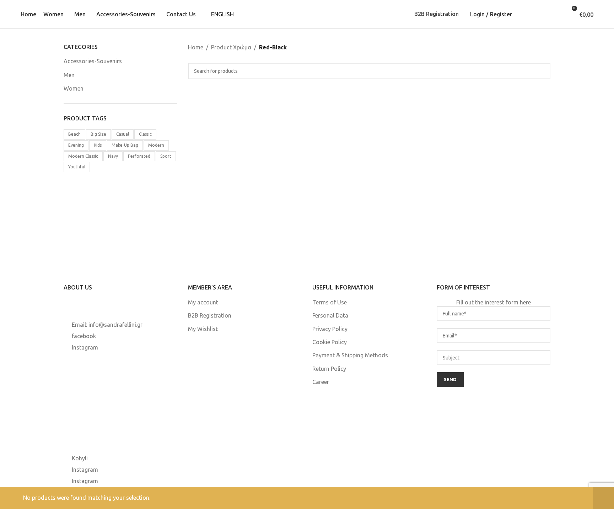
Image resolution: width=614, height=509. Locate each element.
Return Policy (329, 368)
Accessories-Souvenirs (93, 61)
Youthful (76, 166)
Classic (145, 134)
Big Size (98, 134)
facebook (84, 336)
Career (320, 382)
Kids (98, 145)
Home (195, 47)
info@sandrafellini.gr (115, 324)
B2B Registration (436, 14)
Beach (74, 134)
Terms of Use (329, 302)
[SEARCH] (542, 71)
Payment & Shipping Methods (350, 355)
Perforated (139, 156)
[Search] (526, 14)
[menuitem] (220, 14)
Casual (122, 134)
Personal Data (330, 315)
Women (74, 88)
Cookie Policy (329, 342)
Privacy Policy (330, 329)
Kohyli (80, 458)
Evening (76, 145)
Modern (156, 145)
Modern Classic (83, 156)
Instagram (85, 347)
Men (69, 75)
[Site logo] (307, 13)
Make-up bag (125, 145)
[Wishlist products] (546, 14)
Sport (165, 156)
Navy (113, 156)
